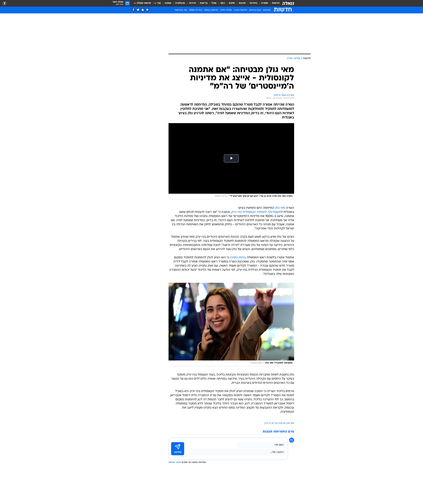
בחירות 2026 (195, 10)
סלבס (232, 3)
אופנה (168, 3)
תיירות (192, 3)
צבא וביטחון (255, 10)
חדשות (276, 3)
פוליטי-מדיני (226, 10)
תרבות (242, 3)
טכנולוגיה (180, 3)
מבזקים (266, 10)
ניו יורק (267, 423)
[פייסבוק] (133, 10)
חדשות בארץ (240, 10)
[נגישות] (4, 3)
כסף (222, 3)
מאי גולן (280, 208)
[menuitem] (274, 3)
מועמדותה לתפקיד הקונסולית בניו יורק (256, 212)
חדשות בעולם (211, 10)
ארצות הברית (278, 423)
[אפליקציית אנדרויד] (147, 10)
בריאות (204, 3)
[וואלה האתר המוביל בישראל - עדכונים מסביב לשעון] (288, 3)
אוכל (214, 3)
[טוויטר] (138, 10)
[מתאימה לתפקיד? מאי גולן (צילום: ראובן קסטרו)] (231, 324)
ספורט (264, 3)
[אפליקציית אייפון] (143, 10)
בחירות (253, 3)
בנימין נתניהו (238, 257)
